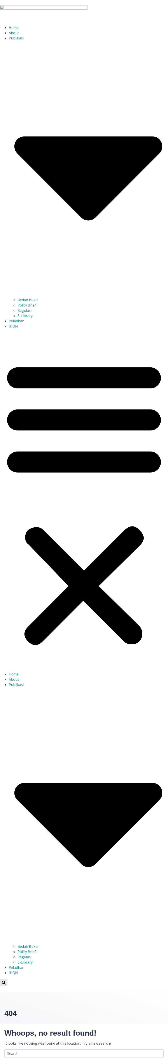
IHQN (13, 326)
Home (14, 27)
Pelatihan (16, 321)
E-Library (25, 315)
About (14, 32)
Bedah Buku (28, 300)
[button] (84, 501)
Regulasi (25, 310)
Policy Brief (27, 305)
